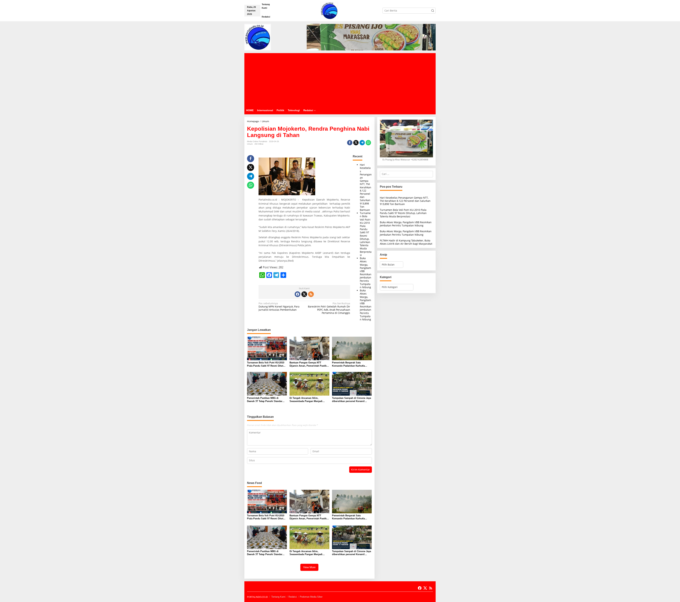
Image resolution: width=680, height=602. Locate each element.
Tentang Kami (278, 596)
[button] (433, 11)
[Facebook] (297, 294)
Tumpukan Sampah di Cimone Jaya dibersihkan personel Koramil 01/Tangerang (351, 400)
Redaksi (292, 596)
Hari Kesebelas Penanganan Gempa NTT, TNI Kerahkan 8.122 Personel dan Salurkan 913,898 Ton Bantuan (366, 187)
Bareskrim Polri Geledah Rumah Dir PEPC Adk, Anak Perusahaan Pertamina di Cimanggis (329, 308)
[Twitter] (304, 294)
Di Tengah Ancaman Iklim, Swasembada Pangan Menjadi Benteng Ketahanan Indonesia (306, 400)
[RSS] (311, 294)
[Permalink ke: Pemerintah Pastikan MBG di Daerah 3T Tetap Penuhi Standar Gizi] (267, 383)
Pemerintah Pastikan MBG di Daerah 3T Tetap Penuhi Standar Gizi (264, 400)
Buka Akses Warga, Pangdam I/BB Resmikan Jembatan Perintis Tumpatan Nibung (365, 272)
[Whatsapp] (368, 142)
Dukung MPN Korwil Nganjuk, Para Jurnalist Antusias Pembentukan (279, 306)
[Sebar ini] (349, 142)
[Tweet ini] (356, 142)
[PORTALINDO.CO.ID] (329, 10)
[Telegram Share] (362, 142)
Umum (250, 144)
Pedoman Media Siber (311, 596)
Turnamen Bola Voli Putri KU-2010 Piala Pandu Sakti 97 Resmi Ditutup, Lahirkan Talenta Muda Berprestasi (366, 234)
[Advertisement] (340, 79)
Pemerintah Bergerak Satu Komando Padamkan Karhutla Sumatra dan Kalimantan (348, 364)
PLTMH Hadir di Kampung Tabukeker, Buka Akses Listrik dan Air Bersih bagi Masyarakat (406, 242)
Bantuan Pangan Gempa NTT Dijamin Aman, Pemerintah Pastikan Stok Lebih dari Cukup (309, 364)
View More (309, 567)
